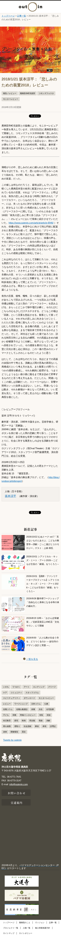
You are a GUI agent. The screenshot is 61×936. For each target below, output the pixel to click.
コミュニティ (16, 692)
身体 (5, 732)
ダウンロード (29, 698)
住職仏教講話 (22, 709)
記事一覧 (21, 16)
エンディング (38, 687)
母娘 (41, 720)
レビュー (7, 704)
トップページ (8, 16)
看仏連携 (7, 726)
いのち (6, 687)
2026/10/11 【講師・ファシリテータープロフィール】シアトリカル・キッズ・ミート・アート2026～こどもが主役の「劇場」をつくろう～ (42, 584)
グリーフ (52, 687)
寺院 (41, 715)
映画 (24, 720)
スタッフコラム (32, 692)
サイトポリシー (25, 933)
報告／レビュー (9, 93)
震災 (24, 732)
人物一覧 (26, 928)
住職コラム (8, 709)
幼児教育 (7, 720)
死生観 (32, 720)
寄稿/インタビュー (28, 715)
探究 (16, 720)
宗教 (14, 715)
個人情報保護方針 (42, 928)
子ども (6, 715)
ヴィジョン (39, 922)
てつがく (16, 687)
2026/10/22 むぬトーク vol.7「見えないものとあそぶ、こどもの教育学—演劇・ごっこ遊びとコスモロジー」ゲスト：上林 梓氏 (42, 542)
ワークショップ (21, 704)
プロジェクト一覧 (10, 928)
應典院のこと (24, 922)
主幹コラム (36, 704)
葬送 (37, 726)
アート (26, 687)
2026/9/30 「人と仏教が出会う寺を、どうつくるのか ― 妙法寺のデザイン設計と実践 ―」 (42, 642)
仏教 (46, 704)
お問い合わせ (17, 793)
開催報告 (14, 732)
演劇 (48, 720)
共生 (41, 709)
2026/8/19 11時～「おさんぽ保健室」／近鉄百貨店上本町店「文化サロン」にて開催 (42, 622)
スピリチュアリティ (11, 698)
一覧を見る (32, 659)
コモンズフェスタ (46, 93)
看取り (17, 726)
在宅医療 (50, 709)
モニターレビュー (10, 99)
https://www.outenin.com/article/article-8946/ (31, 222)
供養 (33, 709)
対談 (49, 715)
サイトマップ (8, 933)
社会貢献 (27, 726)
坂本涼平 (10, 496)
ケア (5, 692)
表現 (44, 726)
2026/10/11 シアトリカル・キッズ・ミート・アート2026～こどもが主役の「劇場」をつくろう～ (42, 560)
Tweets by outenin (12, 740)
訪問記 (53, 726)
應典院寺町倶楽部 (27, 93)
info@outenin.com (18, 784)
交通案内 (17, 802)
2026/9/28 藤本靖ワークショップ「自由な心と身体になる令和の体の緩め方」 (42, 602)
